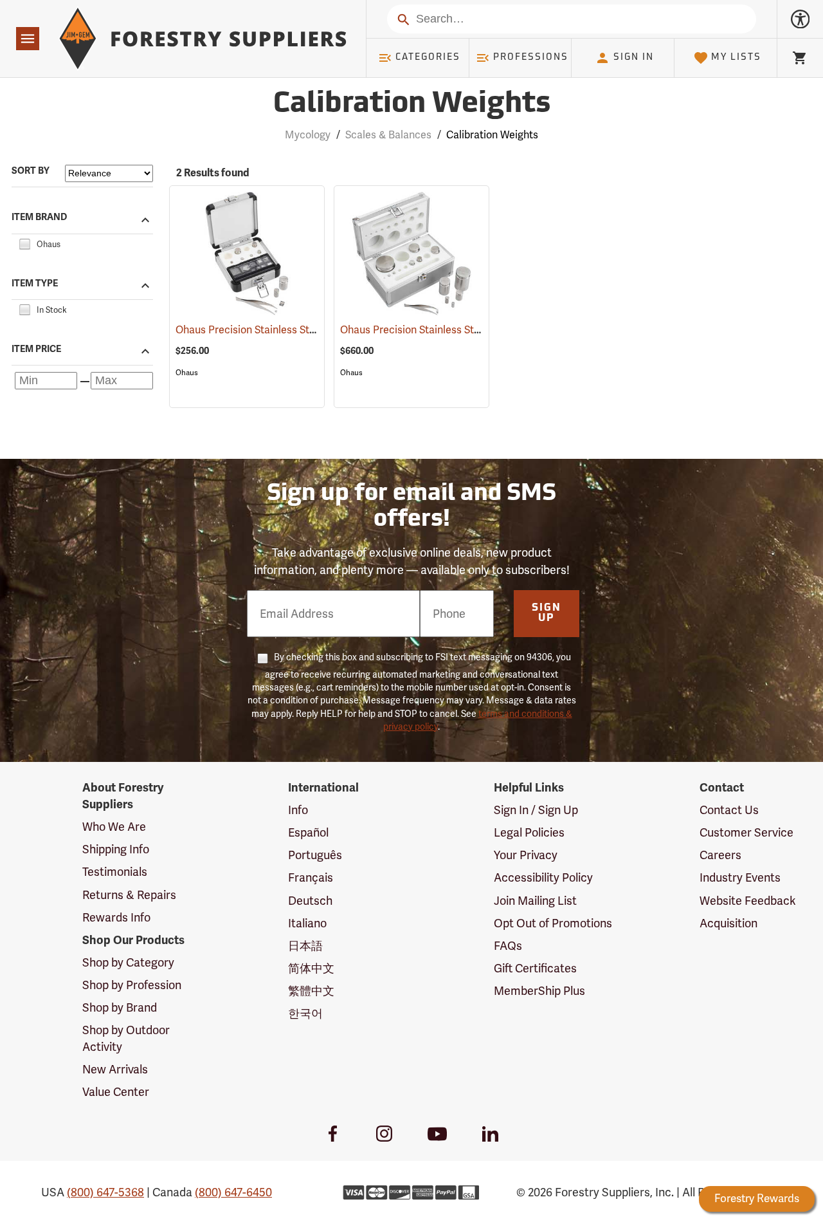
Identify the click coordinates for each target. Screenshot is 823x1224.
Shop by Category (128, 962)
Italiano (307, 923)
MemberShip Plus (539, 990)
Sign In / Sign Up (536, 809)
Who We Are (114, 826)
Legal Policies (529, 832)
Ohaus (187, 372)
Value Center (115, 1091)
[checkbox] (24, 242)
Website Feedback (748, 900)
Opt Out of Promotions (553, 923)
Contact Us (729, 809)
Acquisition (728, 923)
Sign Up (546, 613)
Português (315, 855)
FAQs (508, 945)
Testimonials (114, 871)
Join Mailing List (535, 900)
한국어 (305, 1013)
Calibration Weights (411, 104)
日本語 (305, 945)
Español (308, 832)
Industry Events (740, 877)
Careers (720, 855)
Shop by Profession (131, 985)
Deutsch (310, 900)
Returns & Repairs (129, 894)
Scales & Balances (388, 135)
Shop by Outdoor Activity (126, 1038)
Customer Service (746, 832)
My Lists (736, 57)
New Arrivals (115, 1069)
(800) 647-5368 (105, 1192)
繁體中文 (311, 990)
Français (310, 877)
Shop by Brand (119, 1007)
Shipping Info (115, 849)
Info (298, 809)
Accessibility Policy (543, 877)
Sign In (633, 57)
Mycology (307, 135)
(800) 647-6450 (233, 1192)
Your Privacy (525, 855)
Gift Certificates (535, 968)
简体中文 (311, 968)
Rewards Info (116, 917)
